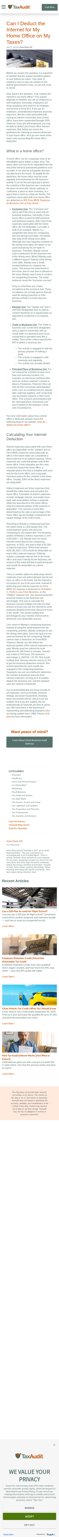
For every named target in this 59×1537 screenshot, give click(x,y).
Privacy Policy (9, 1534)
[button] (54, 1444)
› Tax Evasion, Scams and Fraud (25, 802)
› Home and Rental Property (23, 782)
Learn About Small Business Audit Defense (29, 742)
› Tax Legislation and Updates (24, 805)
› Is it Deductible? (18, 785)
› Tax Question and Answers (23, 816)
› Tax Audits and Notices (22, 795)
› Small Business (18, 792)
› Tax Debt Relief (18, 799)
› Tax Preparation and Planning (25, 809)
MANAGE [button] (29, 1507)
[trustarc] (50, 1534)
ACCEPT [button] (29, 1516)
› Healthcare (16, 778)
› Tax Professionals (19, 812)
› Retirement (16, 788)
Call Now (49, 7)
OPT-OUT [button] (29, 1525)
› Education (16, 775)
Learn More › (8, 926)
